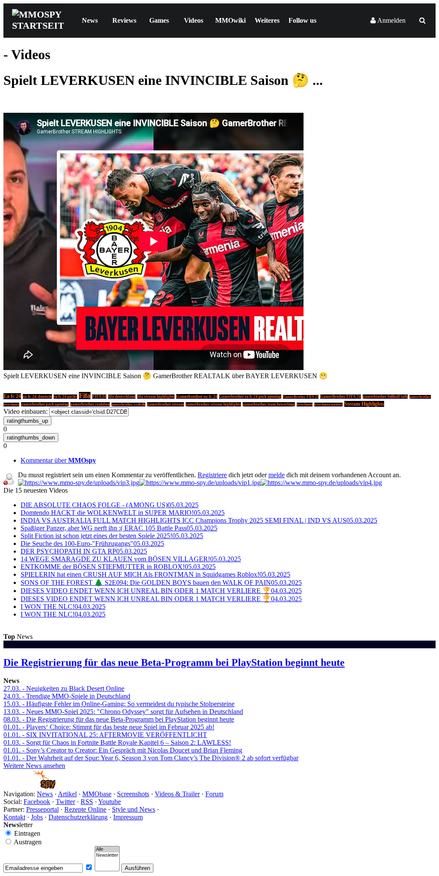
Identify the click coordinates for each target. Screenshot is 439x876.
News (90, 20)
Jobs (37, 817)
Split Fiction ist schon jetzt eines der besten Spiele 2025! (112, 535)
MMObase (96, 794)
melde (276, 475)
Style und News (133, 809)
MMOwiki (230, 20)
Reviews (124, 20)
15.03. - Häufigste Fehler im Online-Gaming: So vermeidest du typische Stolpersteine (119, 703)
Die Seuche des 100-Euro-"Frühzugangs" (92, 543)
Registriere (212, 475)
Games (159, 20)
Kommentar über (58, 460)
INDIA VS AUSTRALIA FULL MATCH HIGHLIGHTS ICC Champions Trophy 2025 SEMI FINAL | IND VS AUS (199, 520)
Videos (193, 20)
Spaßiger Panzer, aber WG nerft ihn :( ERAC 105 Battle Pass (119, 528)
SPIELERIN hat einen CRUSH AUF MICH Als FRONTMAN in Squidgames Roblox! (155, 574)
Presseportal (42, 809)
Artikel (67, 794)
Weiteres (267, 20)
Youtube (109, 801)
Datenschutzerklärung (78, 817)
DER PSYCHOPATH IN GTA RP (84, 551)
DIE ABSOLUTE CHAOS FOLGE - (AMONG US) (109, 505)
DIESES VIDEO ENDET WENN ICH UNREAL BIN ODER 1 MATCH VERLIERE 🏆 (161, 590)
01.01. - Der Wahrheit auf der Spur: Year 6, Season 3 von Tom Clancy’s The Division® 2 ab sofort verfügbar (150, 758)
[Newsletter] (107, 855)
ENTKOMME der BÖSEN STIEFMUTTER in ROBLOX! (118, 566)
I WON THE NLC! (63, 606)
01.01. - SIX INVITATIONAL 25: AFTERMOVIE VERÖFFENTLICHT (105, 734)
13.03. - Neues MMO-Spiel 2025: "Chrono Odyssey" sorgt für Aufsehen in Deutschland (123, 711)
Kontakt (14, 817)
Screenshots (133, 794)
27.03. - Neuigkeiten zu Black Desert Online (63, 688)
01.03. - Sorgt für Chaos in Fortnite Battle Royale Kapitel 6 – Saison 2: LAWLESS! (117, 742)
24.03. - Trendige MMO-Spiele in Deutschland (66, 696)
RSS (87, 801)
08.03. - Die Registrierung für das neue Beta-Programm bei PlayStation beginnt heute (118, 719)
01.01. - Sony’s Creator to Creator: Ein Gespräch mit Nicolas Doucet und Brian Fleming (122, 750)
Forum (214, 794)
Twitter (65, 801)
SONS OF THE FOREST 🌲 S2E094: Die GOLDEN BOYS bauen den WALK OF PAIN (161, 582)
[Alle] (107, 849)
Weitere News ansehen (34, 765)
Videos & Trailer (177, 794)
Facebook (37, 801)
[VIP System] (200, 482)
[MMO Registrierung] (321, 482)
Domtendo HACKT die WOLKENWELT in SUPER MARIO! (123, 512)
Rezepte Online (85, 809)
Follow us (302, 20)
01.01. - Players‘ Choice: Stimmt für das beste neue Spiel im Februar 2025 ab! (108, 727)
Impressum (128, 817)
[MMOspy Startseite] (29, 786)
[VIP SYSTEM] (78, 482)
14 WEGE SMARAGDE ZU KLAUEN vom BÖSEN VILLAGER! (131, 559)
